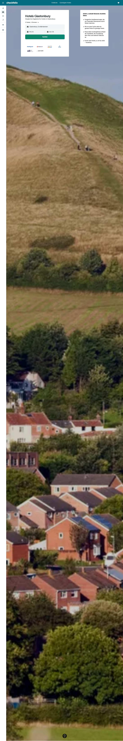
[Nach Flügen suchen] (3, 8)
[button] (3, 3)
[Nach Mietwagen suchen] (3, 16)
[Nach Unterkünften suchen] (3, 12)
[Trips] (3, 25)
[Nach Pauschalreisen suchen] (3, 20)
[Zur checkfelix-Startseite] (12, 3)
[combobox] (32, 22)
